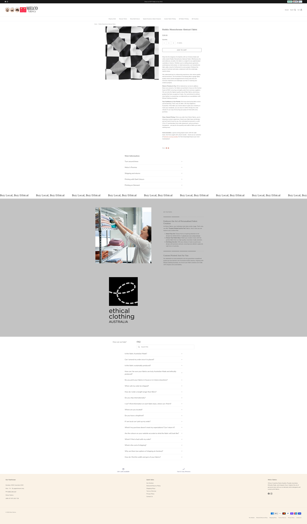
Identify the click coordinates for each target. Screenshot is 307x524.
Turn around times (131, 161)
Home (95, 24)
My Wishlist (150, 483)
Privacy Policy (150, 494)
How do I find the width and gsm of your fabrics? (143, 457)
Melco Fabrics (13, 512)
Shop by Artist (112, 19)
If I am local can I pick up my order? (137, 421)
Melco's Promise (131, 167)
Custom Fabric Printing (170, 19)
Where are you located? (133, 410)
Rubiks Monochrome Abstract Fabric (107, 24)
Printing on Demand (132, 185)
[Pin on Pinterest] (168, 148)
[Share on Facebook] (166, 148)
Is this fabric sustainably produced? (138, 365)
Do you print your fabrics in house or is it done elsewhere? (146, 380)
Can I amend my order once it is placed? (139, 359)
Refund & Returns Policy (153, 486)
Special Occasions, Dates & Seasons (152, 19)
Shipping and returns (132, 173)
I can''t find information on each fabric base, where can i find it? (148, 404)
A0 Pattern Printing (184, 19)
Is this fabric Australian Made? (136, 353)
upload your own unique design (191, 236)
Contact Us (149, 496)
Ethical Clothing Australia (170, 262)
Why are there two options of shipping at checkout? (144, 451)
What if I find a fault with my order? (138, 439)
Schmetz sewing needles (171, 137)
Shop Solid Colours (135, 19)
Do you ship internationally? (135, 398)
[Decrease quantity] (164, 43)
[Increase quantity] (173, 43)
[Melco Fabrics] (21, 10)
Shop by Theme (123, 19)
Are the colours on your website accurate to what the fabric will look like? (152, 433)
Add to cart (182, 50)
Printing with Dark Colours (134, 179)
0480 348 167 (12, 492)
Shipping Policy (150, 488)
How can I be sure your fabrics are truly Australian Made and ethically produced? (150, 372)
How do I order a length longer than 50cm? (140, 392)
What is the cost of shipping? (135, 445)
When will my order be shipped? (137, 386)
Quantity (164, 39)
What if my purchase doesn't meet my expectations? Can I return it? (150, 427)
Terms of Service (151, 491)
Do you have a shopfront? (134, 415)
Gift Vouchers (195, 19)
